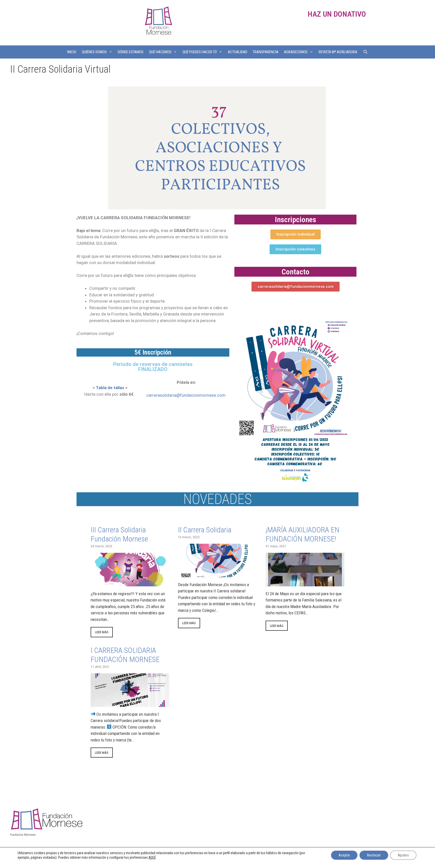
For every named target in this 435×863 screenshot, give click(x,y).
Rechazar (374, 855)
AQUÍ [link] (152, 857)
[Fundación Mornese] (157, 22)
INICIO (71, 52)
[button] (295, 234)
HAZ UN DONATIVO (337, 14)
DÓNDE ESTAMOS (130, 52)
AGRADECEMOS (296, 52)
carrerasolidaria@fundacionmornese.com (186, 395)
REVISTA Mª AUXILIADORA (338, 52)
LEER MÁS (101, 632)
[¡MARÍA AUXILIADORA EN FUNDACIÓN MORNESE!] (305, 582)
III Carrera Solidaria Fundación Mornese (119, 534)
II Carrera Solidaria (204, 529)
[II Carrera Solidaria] (217, 573)
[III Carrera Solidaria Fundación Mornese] (130, 582)
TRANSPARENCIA (265, 52)
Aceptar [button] (344, 855)
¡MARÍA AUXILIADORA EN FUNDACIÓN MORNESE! (302, 534)
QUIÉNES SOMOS (94, 52)
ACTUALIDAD (237, 52)
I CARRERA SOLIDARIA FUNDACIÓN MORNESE (125, 655)
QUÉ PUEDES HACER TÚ (200, 52)
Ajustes (403, 855)
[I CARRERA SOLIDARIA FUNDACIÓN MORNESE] (130, 703)
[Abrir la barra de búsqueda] (365, 52)
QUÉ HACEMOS (160, 52)
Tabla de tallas (110, 387)
